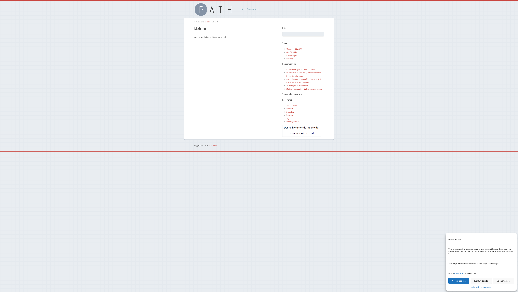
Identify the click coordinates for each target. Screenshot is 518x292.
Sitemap (289, 58)
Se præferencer (503, 281)
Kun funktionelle (481, 281)
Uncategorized (292, 121)
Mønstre (289, 115)
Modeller (290, 111)
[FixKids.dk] (214, 14)
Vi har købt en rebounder (297, 85)
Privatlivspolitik (485, 287)
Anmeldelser (291, 105)
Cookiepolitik (475, 287)
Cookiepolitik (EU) (294, 48)
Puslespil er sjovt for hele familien (300, 69)
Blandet (289, 108)
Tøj (287, 118)
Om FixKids (291, 52)
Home (207, 21)
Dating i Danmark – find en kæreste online (304, 88)
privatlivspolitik (459, 273)
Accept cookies (459, 281)
